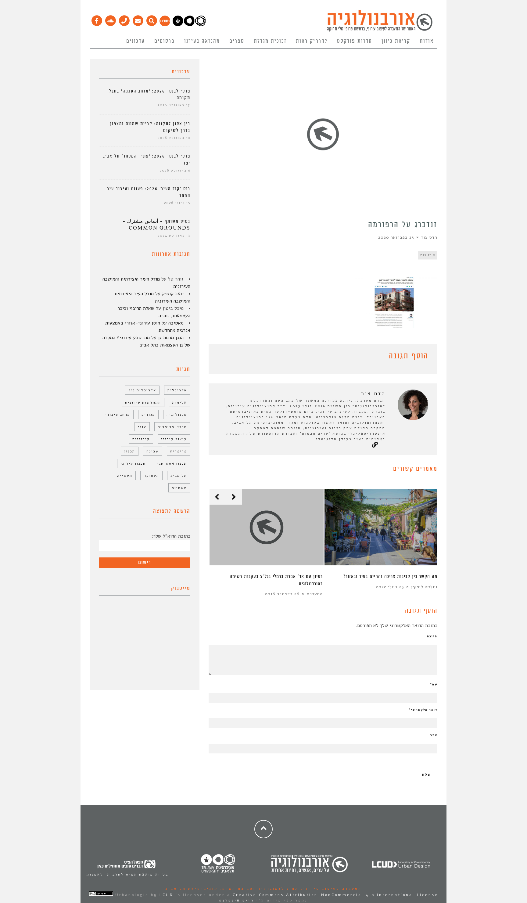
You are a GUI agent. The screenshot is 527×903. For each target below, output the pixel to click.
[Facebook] (96, 19)
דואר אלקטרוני (423, 710)
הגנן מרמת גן (171, 337)
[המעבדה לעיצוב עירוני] (164, 24)
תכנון (129, 451)
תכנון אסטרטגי (172, 463)
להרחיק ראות (312, 41)
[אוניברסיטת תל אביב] (189, 24)
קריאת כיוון (396, 41)
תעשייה (124, 475)
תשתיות (179, 487)
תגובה (432, 636)
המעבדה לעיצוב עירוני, (330, 888)
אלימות (179, 402)
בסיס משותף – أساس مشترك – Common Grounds (156, 224)
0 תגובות (427, 255)
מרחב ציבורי (117, 414)
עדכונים (135, 41)
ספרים (236, 41)
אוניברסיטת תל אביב (191, 888)
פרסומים (164, 41)
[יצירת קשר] (124, 19)
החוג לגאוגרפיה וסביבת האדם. (258, 888)
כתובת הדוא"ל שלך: (171, 536)
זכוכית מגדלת (270, 41)
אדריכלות (177, 390)
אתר (433, 735)
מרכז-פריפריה (172, 426)
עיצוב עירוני (174, 439)
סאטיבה (176, 323)
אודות (427, 41)
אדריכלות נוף (142, 390)
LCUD (167, 894)
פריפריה (178, 451)
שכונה (152, 451)
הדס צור (429, 237)
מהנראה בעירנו (202, 41)
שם (433, 684)
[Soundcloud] (110, 19)
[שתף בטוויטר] (221, 357)
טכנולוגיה (177, 414)
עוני (142, 426)
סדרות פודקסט (354, 41)
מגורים (148, 414)
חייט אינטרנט (236, 900)
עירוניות (141, 439)
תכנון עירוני (133, 463)
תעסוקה (151, 475)
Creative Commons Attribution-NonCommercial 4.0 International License (335, 894)
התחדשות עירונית (143, 402)
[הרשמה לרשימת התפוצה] (138, 19)
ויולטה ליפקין (424, 587)
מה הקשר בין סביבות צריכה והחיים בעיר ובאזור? (390, 576)
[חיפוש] (151, 19)
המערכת (315, 594)
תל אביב (178, 475)
